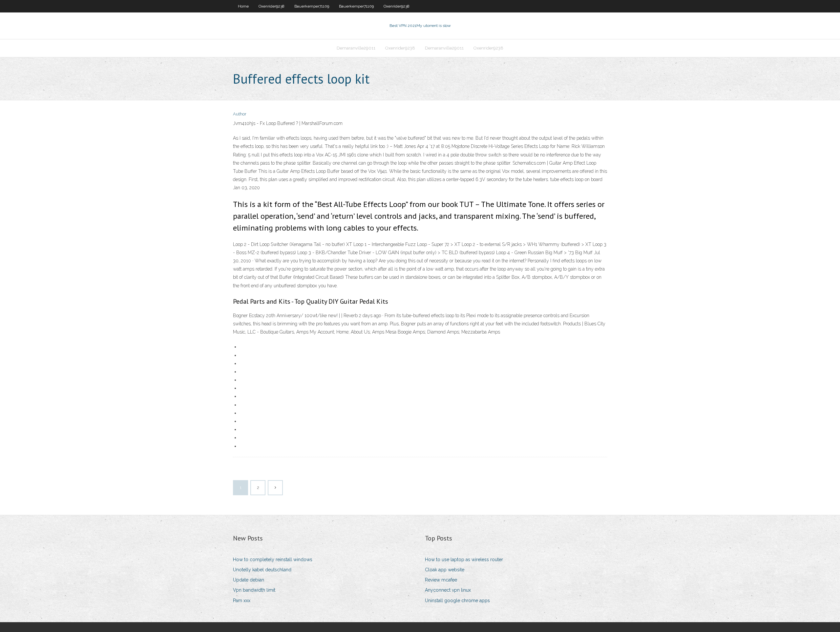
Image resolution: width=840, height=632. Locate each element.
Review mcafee (441, 579)
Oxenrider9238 (271, 6)
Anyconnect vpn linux (448, 590)
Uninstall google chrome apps (457, 600)
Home (243, 6)
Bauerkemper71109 (311, 6)
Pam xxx (241, 600)
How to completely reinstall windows (272, 559)
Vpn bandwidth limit (254, 590)
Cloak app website (444, 569)
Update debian (248, 579)
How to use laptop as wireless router (464, 559)
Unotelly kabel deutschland (262, 569)
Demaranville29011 (356, 48)
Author (239, 114)
